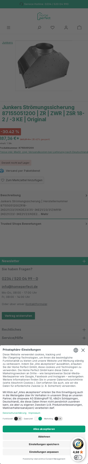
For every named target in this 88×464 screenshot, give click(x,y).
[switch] (78, 457)
